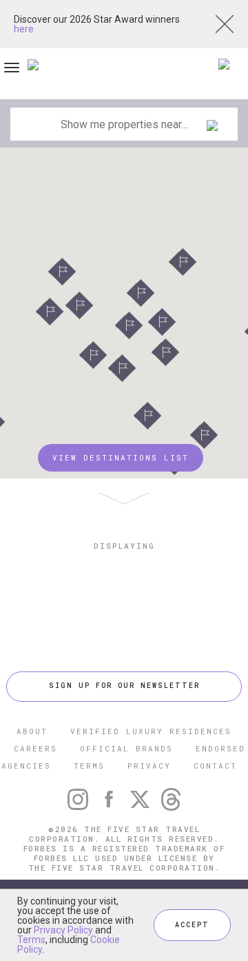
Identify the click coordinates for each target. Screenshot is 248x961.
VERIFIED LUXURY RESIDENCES (150, 731)
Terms (31, 939)
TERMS (89, 765)
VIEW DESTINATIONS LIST (120, 457)
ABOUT (32, 731)
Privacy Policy (63, 929)
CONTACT (215, 765)
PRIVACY (149, 765)
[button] (182, 262)
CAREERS (35, 748)
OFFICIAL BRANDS (126, 748)
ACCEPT (192, 924)
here (24, 28)
